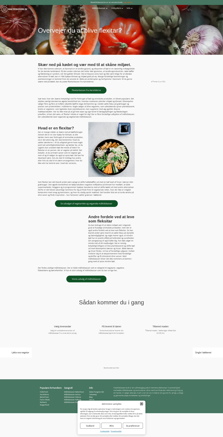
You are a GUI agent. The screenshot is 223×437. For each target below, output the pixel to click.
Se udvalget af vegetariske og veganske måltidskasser (86, 203)
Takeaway (93, 394)
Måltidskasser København (74, 392)
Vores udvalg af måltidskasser (86, 279)
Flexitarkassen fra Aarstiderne (86, 90)
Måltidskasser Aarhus (72, 394)
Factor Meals (45, 399)
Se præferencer (133, 425)
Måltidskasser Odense (72, 397)
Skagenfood (44, 405)
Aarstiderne (44, 394)
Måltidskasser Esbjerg (72, 402)
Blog (91, 397)
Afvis (111, 425)
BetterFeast (44, 397)
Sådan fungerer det (96, 392)
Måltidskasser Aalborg (72, 399)
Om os (91, 399)
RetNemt (43, 402)
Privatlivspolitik (116, 431)
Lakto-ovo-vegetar (20, 352)
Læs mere (128, 2)
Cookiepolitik (104, 431)
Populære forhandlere (51, 387)
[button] (141, 404)
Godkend (90, 425)
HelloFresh (44, 392)
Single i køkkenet (203, 352)
